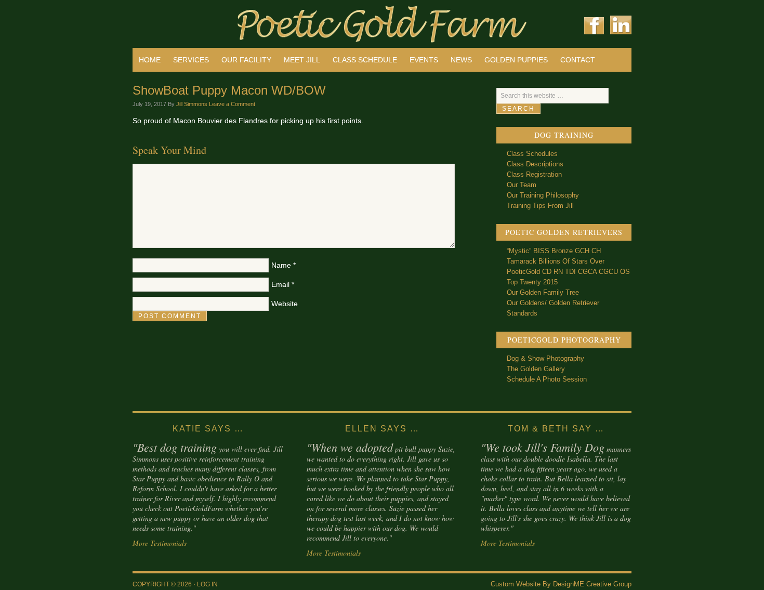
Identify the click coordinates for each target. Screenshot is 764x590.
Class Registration (534, 174)
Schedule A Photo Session (547, 379)
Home (150, 60)
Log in (207, 584)
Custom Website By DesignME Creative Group (561, 584)
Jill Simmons (191, 104)
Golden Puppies (516, 60)
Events (424, 60)
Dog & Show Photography (545, 358)
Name (281, 265)
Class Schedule (365, 60)
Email (280, 284)
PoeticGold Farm (257, 21)
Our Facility (246, 60)
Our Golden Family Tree (543, 292)
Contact (577, 60)
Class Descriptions (535, 164)
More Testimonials (160, 543)
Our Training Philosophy (543, 195)
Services (191, 60)
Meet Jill (302, 60)
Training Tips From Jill (540, 205)
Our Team (521, 185)
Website (284, 303)
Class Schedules (532, 154)
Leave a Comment (232, 104)
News (461, 60)
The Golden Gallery (536, 369)
